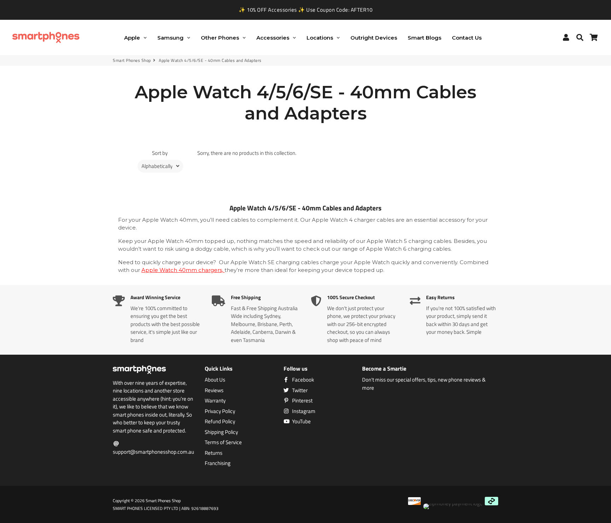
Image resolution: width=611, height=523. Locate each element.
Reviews (214, 390)
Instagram (303, 411)
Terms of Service (223, 442)
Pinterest (302, 401)
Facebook (302, 380)
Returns (213, 453)
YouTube (301, 421)
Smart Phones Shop (132, 60)
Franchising (218, 463)
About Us (215, 380)
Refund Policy (220, 421)
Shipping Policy (221, 432)
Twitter (299, 390)
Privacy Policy (220, 411)
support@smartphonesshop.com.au (153, 452)
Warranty (215, 401)
